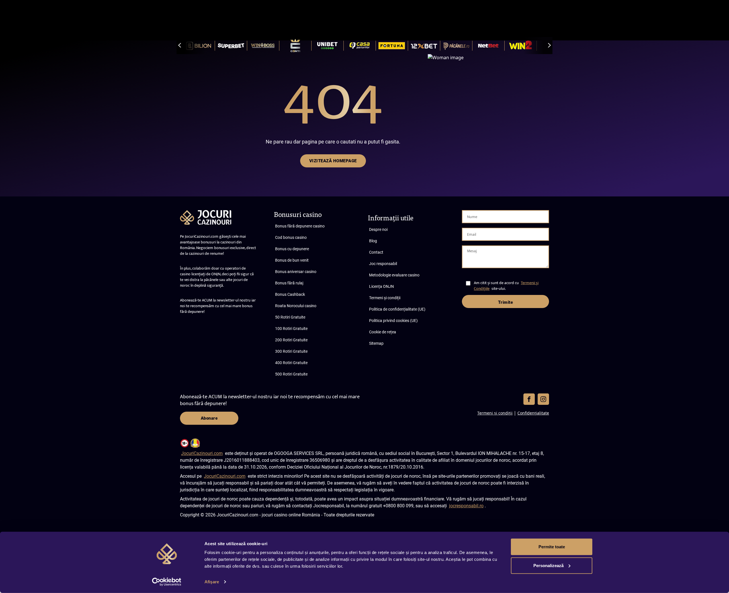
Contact (376, 252)
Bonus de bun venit (292, 260)
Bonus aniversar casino (295, 271)
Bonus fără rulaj (289, 283)
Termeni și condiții (384, 298)
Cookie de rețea (382, 332)
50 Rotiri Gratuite (290, 317)
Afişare (211, 581)
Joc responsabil (383, 263)
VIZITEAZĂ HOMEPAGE (333, 160)
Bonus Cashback (290, 294)
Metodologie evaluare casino (394, 275)
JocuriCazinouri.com (202, 453)
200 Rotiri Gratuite (291, 340)
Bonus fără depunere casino (300, 226)
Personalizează (548, 565)
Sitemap (376, 343)
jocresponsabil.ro (466, 505)
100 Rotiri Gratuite (291, 328)
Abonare (209, 418)
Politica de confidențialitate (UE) (397, 309)
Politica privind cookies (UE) (393, 320)
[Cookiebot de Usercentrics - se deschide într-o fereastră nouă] (167, 582)
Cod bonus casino (291, 237)
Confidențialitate (533, 413)
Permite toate (551, 546)
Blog (373, 241)
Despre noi (378, 229)
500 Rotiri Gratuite (291, 374)
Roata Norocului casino (295, 305)
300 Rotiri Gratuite (291, 351)
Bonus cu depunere (292, 249)
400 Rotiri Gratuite (291, 362)
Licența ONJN (381, 286)
